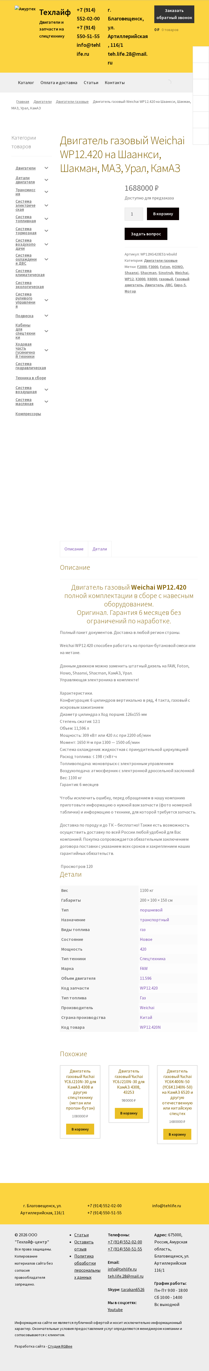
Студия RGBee (60, 1346)
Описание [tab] (74, 549)
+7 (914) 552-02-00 (125, 1241)
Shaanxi (132, 272)
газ (143, 929)
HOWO (177, 266)
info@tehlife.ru (122, 1269)
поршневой (151, 910)
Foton (165, 266)
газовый (166, 278)
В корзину (163, 213)
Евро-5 (180, 284)
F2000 (142, 266)
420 (143, 949)
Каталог (26, 82)
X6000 (152, 278)
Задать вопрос (146, 233)
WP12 (129, 278)
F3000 (153, 266)
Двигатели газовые (72, 101)
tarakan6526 (133, 1289)
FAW (144, 968)
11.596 (146, 978)
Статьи (91, 82)
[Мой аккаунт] (192, 29)
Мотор (130, 291)
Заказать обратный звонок (174, 14)
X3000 (140, 278)
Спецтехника (152, 958)
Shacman (148, 272)
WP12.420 (149, 988)
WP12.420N (150, 1027)
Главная (22, 101)
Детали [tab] (100, 549)
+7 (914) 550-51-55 (125, 1249)
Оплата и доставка (59, 82)
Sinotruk (165, 272)
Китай (146, 1017)
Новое (146, 939)
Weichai (181, 272)
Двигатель (154, 284)
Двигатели (42, 101)
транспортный (154, 919)
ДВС (168, 284)
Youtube (115, 1309)
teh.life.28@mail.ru (125, 1276)
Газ (143, 997)
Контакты (115, 82)
